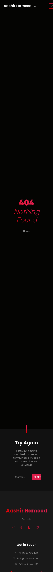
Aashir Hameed (26, 510)
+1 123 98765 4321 (28, 553)
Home (26, 231)
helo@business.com (28, 558)
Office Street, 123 (28, 564)
